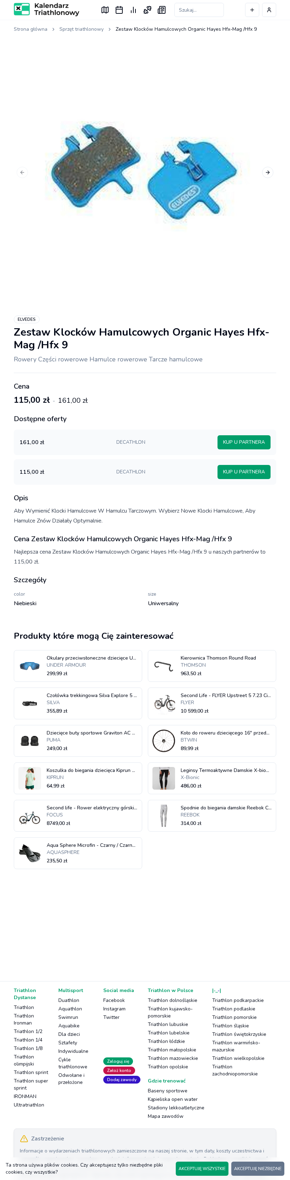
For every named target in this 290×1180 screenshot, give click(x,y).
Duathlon (68, 1000)
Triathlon (24, 1007)
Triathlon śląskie (230, 1025)
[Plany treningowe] (147, 10)
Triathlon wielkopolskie (238, 1058)
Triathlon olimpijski (24, 1060)
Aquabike (69, 1025)
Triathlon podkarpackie (238, 1000)
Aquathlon (70, 1008)
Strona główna (30, 29)
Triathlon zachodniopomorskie (235, 1070)
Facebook (114, 1000)
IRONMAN (25, 1096)
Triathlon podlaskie (233, 1008)
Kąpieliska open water (173, 1099)
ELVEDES (27, 319)
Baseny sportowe (167, 1090)
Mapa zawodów (166, 1116)
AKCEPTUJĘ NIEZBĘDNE (258, 1169)
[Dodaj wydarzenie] (252, 10)
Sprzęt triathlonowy (81, 29)
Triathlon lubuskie (168, 1024)
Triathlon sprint (31, 1072)
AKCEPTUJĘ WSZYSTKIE (202, 1169)
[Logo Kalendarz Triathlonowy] (46, 9)
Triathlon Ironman (24, 1019)
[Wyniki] (133, 10)
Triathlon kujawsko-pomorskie (170, 1012)
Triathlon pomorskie (234, 1017)
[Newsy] (161, 10)
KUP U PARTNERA (244, 442)
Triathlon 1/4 (28, 1040)
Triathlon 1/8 (28, 1048)
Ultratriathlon (29, 1105)
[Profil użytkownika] (269, 10)
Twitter (111, 1017)
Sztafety (67, 1042)
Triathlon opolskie (168, 1066)
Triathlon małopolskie (172, 1049)
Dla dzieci (69, 1034)
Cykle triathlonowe (72, 1063)
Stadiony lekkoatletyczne (176, 1107)
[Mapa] (105, 10)
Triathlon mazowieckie (173, 1058)
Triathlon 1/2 (28, 1031)
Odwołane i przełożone (71, 1079)
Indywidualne (73, 1051)
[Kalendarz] (119, 10)
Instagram (114, 1008)
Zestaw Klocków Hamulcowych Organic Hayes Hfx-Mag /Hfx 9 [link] (186, 29)
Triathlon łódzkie (166, 1041)
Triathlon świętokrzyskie (239, 1034)
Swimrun (68, 1017)
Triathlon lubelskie (169, 1032)
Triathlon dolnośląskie (172, 1000)
